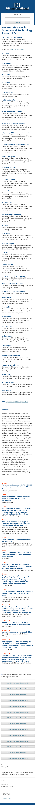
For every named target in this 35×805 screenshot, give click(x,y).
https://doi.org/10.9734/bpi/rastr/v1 (17, 402)
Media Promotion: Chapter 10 (17, 735)
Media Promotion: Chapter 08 (17, 724)
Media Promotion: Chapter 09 (17, 729)
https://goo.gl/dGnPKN (17, 49)
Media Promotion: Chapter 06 (17, 712)
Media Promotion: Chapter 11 (17, 741)
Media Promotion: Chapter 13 (17, 753)
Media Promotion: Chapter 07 (17, 718)
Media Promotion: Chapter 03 (17, 694)
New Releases (7, 798)
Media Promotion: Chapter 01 (17, 683)
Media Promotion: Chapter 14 (17, 758)
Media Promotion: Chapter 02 (17, 689)
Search (17, 22)
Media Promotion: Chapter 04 (17, 700)
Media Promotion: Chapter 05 (17, 706)
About (17, 14)
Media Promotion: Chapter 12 (17, 747)
